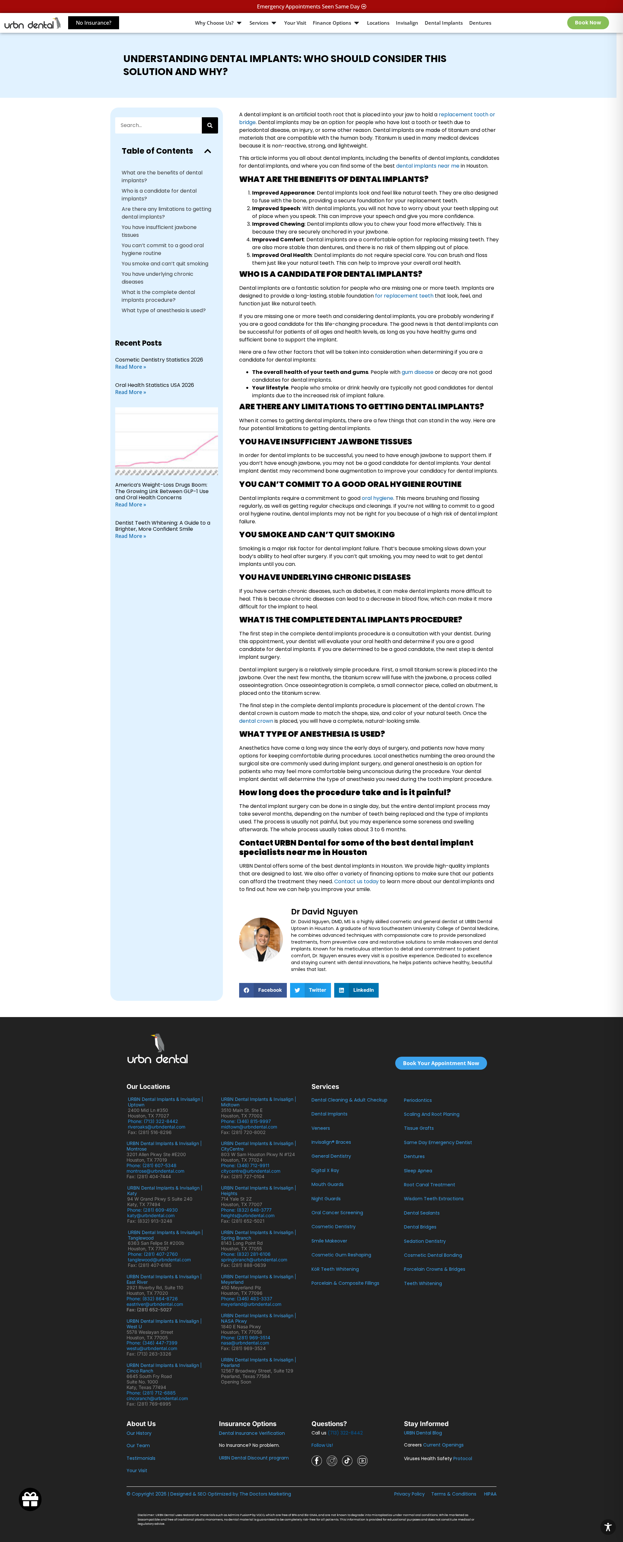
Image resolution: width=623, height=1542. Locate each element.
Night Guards (326, 1198)
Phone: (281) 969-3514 (245, 1337)
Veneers (321, 1128)
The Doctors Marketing (265, 1494)
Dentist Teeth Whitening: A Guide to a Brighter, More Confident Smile (162, 526)
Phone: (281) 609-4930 (152, 1210)
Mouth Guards (328, 1184)
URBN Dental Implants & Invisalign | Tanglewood (165, 1235)
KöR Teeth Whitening (335, 1269)
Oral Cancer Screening (337, 1212)
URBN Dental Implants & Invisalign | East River (164, 1279)
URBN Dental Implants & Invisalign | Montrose (164, 1146)
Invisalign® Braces (331, 1142)
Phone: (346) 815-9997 (248, 1121)
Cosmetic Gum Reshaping (341, 1255)
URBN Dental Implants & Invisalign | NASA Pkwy (258, 1318)
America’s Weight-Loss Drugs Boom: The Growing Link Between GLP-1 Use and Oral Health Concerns (162, 491)
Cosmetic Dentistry (334, 1226)
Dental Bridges (420, 1227)
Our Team (138, 1445)
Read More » (130, 366)
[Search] (210, 125)
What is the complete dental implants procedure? (158, 296)
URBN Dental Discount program (254, 1458)
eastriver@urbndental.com (155, 1304)
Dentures (414, 1156)
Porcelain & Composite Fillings (345, 1283)
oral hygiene (377, 498)
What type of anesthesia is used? (164, 310)
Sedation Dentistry (425, 1241)
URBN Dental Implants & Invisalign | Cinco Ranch (164, 1367)
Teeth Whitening (423, 1283)
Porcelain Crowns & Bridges (434, 1269)
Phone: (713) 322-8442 (154, 1121)
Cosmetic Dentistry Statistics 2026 (159, 359)
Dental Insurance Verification (252, 1433)
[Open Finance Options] (356, 23)
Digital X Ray (325, 1170)
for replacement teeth (404, 295)
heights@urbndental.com (248, 1215)
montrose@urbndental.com (155, 1171)
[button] (208, 151)
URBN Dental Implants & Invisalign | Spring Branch (258, 1235)
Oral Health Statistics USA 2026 (154, 385)
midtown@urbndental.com (249, 1126)
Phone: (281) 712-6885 (151, 1392)
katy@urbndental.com (151, 1215)
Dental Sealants (422, 1213)
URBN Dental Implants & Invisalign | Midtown (258, 1101)
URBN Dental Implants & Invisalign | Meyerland (258, 1279)
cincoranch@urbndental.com (157, 1398)
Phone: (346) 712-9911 (245, 1165)
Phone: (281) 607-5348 (153, 1165)
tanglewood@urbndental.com (159, 1259)
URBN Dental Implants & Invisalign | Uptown (165, 1101)
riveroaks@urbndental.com (156, 1126)
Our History (139, 1433)
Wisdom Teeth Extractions (434, 1198)
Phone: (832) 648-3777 (247, 1210)
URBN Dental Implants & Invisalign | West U (164, 1323)
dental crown (256, 721)
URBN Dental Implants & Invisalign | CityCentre (258, 1146)
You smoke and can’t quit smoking (165, 263)
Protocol (462, 1458)
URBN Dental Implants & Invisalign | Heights (258, 1190)
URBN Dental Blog (423, 1433)
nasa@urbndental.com (245, 1342)
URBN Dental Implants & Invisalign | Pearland (258, 1362)
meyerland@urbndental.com (251, 1304)
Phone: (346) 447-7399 (152, 1342)
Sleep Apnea (418, 1170)
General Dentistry (331, 1156)
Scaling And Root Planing (431, 1114)
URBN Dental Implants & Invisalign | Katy (164, 1190)
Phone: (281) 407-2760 (153, 1254)
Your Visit (137, 1470)
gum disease (418, 372)
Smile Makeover (329, 1241)
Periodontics (418, 1100)
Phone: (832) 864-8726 (153, 1298)
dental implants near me (427, 166)
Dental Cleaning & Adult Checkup (349, 1100)
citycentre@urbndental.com (250, 1171)
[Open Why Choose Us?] (239, 23)
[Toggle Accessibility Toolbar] (608, 1527)
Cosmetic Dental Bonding (433, 1255)
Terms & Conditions (453, 1494)
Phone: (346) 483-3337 (246, 1298)
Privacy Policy (409, 1494)
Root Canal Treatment (429, 1184)
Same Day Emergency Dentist (438, 1142)
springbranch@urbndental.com (254, 1259)
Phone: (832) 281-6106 (246, 1254)
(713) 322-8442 (345, 1433)
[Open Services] (274, 23)
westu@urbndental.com (152, 1348)
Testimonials (141, 1458)
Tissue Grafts (419, 1128)
